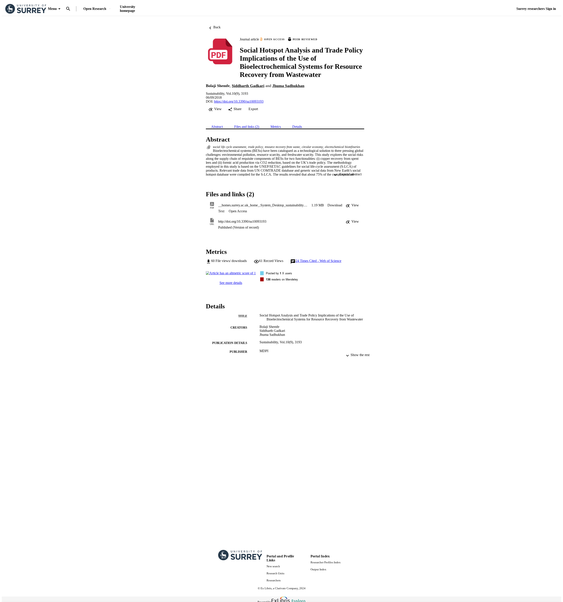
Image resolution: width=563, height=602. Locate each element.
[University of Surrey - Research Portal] (25, 9)
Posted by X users (279, 273)
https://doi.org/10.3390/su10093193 (238, 101)
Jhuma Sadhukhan (288, 86)
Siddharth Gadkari (248, 86)
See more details (230, 283)
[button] (335, 205)
